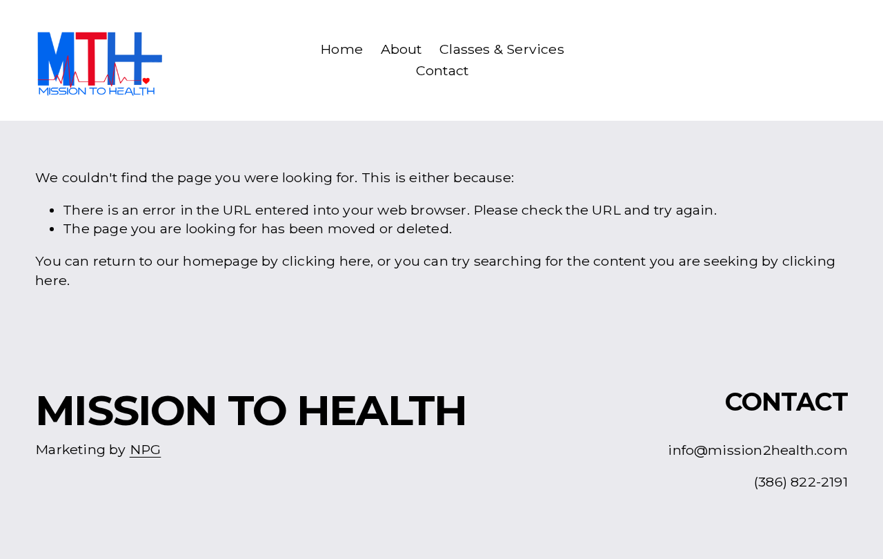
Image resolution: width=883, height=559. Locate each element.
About (401, 49)
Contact (442, 70)
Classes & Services (501, 49)
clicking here (326, 261)
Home (341, 49)
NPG (145, 449)
